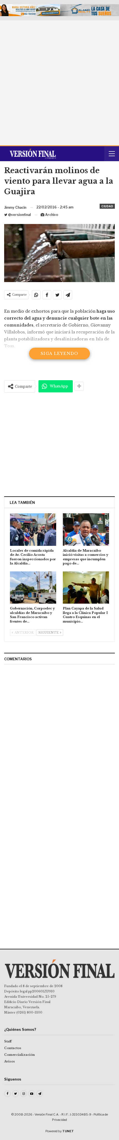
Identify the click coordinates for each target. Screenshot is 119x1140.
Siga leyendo (59, 353)
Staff (8, 1041)
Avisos (9, 1061)
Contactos (12, 1048)
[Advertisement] (59, 83)
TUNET (68, 1131)
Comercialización (19, 1055)
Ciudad (107, 206)
